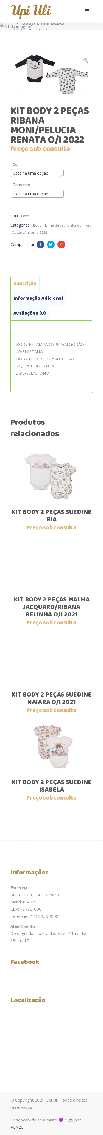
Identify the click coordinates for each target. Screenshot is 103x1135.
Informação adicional (38, 298)
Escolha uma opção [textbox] (30, 173)
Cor (16, 164)
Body (28, 22)
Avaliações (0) (29, 313)
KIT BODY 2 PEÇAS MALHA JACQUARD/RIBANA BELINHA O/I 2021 (52, 607)
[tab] (25, 283)
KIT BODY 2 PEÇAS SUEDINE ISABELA (51, 786)
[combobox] (37, 173)
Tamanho (21, 184)
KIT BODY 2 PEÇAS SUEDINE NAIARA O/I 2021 (51, 699)
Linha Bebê (50, 22)
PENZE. (17, 1127)
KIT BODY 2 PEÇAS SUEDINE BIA (51, 516)
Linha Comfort (79, 225)
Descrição (25, 283)
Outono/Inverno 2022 (29, 232)
